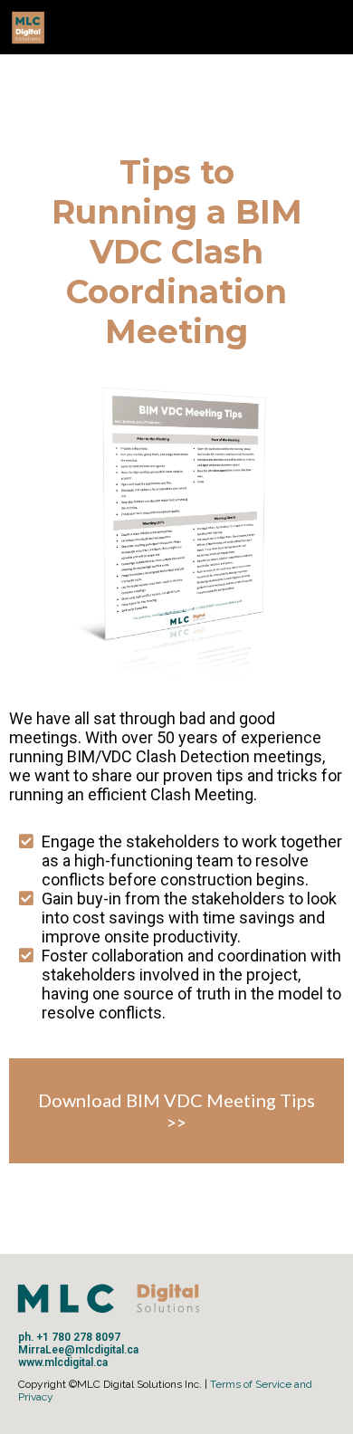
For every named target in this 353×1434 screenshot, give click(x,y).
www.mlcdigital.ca (63, 1362)
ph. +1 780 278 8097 (69, 1337)
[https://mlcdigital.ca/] (172, 27)
